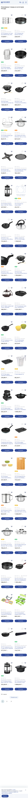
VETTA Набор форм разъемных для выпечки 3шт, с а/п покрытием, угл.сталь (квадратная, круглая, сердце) (6, 409)
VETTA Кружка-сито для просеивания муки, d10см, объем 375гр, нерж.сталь (7, 34)
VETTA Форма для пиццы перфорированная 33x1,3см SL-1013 (20, 170)
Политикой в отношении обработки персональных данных (10, 792)
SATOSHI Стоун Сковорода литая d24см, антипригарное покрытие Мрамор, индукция (7, 272)
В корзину (7, 41)
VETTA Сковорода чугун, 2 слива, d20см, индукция (7, 647)
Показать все (14, 697)
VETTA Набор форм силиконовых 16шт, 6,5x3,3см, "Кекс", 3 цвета (19, 340)
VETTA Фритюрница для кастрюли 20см (6, 136)
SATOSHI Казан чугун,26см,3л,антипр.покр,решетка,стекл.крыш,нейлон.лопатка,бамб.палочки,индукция (7, 102)
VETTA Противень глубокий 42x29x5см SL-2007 (20, 443)
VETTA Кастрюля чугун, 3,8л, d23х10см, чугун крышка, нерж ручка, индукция (20, 681)
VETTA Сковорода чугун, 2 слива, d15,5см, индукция (7, 340)
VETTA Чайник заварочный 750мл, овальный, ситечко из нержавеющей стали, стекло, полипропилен (7, 306)
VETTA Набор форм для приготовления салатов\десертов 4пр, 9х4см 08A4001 (20, 545)
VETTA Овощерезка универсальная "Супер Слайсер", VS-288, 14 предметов (20, 613)
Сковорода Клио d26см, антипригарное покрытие (7, 443)
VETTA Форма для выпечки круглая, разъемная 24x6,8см (19, 34)
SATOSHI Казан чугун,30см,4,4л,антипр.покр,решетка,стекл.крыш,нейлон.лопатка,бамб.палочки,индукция (21, 272)
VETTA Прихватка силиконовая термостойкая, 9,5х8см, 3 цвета (20, 204)
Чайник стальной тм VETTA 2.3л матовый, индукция (20, 238)
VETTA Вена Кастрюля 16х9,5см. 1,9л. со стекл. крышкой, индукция (6, 545)
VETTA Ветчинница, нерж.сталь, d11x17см (6, 68)
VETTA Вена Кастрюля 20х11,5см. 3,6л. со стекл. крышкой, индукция (21, 136)
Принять (5, 796)
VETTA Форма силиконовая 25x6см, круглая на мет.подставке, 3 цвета (6, 477)
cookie (13, 789)
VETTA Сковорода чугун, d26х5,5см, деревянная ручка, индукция (20, 579)
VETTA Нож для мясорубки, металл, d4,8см (5, 170)
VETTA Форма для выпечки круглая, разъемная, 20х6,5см (6, 579)
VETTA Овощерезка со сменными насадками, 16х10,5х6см (6, 613)
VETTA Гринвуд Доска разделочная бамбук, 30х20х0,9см (20, 477)
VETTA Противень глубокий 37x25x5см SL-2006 (7, 375)
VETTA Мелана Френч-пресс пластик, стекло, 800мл (6, 681)
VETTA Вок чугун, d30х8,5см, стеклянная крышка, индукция (20, 409)
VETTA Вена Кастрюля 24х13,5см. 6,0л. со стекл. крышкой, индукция (21, 511)
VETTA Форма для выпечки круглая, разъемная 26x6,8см (19, 68)
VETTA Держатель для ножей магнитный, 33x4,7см (20, 647)
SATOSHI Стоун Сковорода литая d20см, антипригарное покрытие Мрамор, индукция (7, 238)
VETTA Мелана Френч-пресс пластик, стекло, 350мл (6, 204)
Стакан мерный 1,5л (19, 374)
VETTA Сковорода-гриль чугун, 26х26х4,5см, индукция (20, 306)
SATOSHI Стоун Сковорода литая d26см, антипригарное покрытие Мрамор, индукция (20, 102)
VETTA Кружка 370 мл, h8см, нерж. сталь (6, 511)
